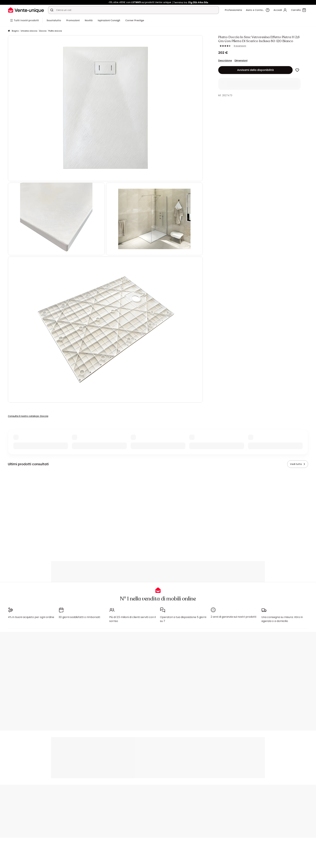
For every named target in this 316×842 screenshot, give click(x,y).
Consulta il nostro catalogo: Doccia (28, 416)
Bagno (15, 30)
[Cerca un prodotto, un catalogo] (51, 10)
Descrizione (225, 60)
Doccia (42, 30)
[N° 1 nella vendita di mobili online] (26, 10)
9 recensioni (240, 46)
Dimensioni (241, 60)
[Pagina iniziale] (9, 31)
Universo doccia (29, 30)
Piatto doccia (55, 30)
